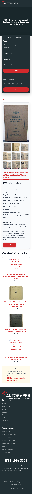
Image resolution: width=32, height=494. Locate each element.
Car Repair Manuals (7, 449)
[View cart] (23, 3)
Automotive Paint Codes (8, 440)
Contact (4, 415)
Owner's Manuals (6, 431)
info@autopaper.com (17, 488)
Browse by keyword (8, 79)
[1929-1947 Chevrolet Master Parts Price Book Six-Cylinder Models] (16, 320)
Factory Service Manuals (9, 434)
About (4, 409)
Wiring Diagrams (6, 437)
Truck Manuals (6, 452)
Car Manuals (5, 446)
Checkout (5, 421)
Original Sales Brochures (8, 443)
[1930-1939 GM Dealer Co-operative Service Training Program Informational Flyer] (16, 293)
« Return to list (6, 100)
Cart (3, 418)
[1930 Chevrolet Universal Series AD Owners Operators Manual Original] (7, 147)
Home (4, 403)
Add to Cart (9, 245)
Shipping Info (6, 406)
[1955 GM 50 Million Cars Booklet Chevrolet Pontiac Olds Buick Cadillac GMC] (16, 265)
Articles (4, 412)
